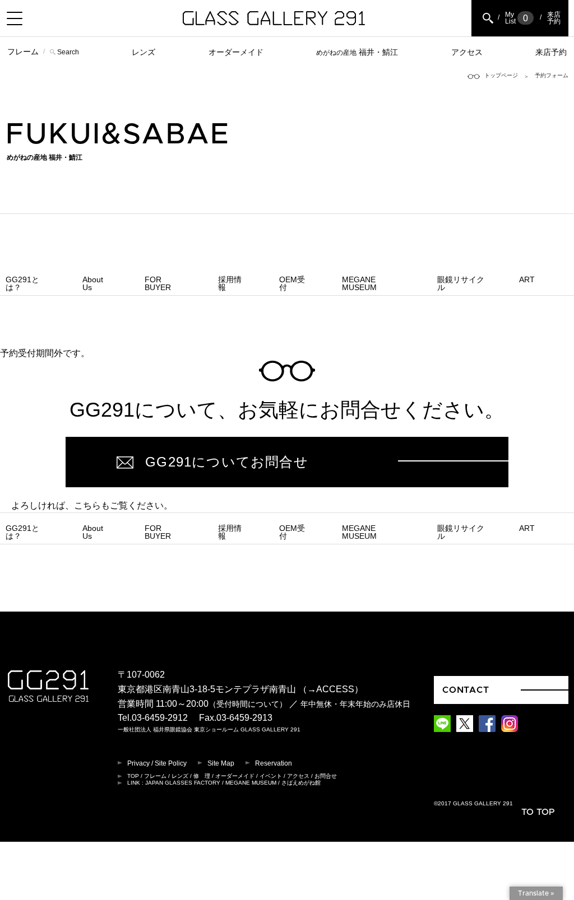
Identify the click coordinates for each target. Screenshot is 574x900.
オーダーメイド (236, 52)
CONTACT (465, 690)
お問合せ (325, 776)
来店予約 (551, 52)
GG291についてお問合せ (226, 461)
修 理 (201, 776)
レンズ (143, 52)
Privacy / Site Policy (157, 763)
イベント (271, 776)
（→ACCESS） (330, 689)
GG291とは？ (22, 283)
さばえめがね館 (301, 783)
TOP (133, 776)
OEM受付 (292, 283)
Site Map (220, 763)
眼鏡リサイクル (460, 283)
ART (527, 279)
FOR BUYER (158, 283)
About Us (92, 283)
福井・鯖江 (357, 52)
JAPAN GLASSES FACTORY (182, 783)
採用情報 (230, 283)
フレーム (23, 51)
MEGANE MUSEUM (359, 283)
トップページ (501, 75)
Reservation (273, 763)
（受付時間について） (248, 704)
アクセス (467, 52)
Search (68, 52)
